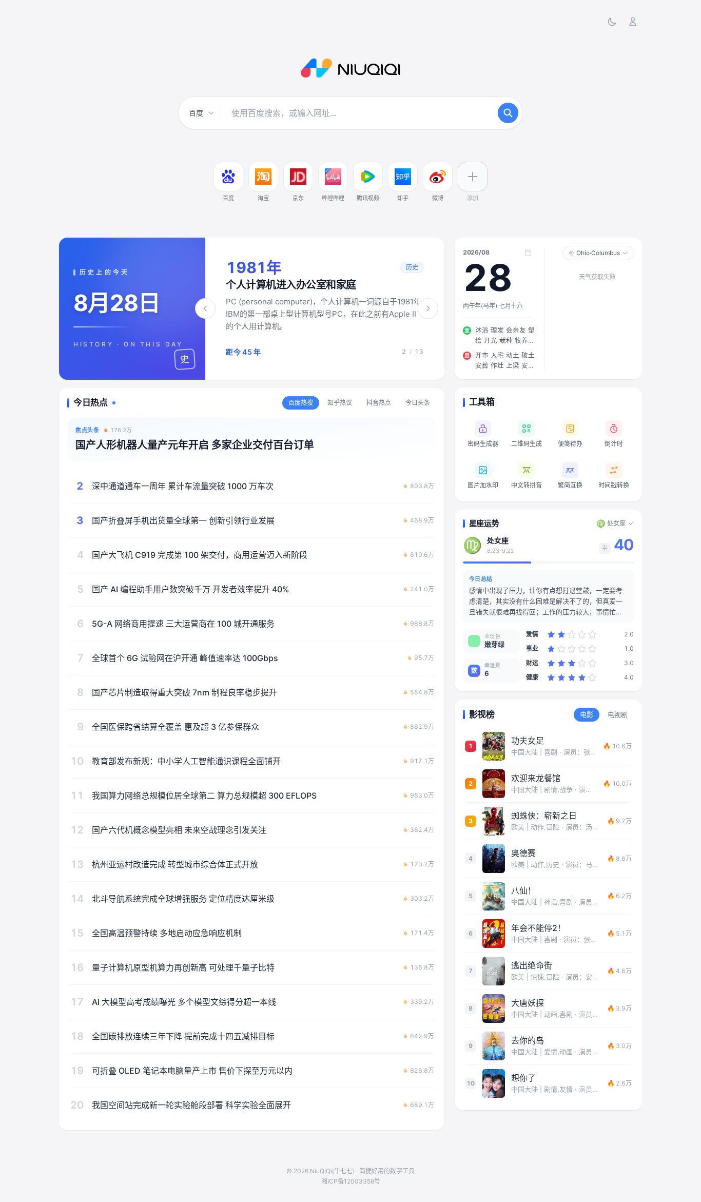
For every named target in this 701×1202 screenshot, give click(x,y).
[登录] (633, 21)
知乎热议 (339, 402)
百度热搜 (300, 402)
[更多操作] (241, 164)
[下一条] (428, 308)
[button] (324, 309)
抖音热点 (378, 402)
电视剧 (618, 714)
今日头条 (417, 402)
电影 (586, 714)
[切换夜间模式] (612, 21)
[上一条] (205, 308)
